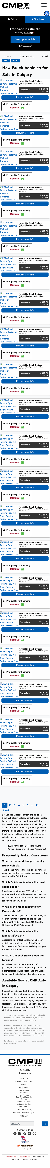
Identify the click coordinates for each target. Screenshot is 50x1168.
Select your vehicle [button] (25, 39)
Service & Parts (24, 1101)
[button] (46, 13)
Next (6, 810)
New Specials (24, 1095)
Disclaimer (24, 1106)
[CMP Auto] (16, 6)
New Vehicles (24, 1091)
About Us (24, 1078)
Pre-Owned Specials (24, 1097)
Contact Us (10, 1157)
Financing (24, 1085)
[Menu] (44, 5)
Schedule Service (24, 1104)
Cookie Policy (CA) (24, 1110)
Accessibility (25, 1157)
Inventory (24, 1088)
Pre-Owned (24, 1093)
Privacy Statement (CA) (24, 1113)
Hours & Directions (23, 1082)
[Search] (45, 1123)
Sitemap (24, 1116)
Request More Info (25, 97)
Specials (24, 1099)
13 (37, 805)
